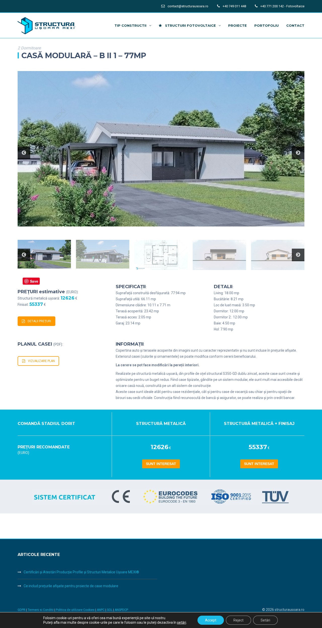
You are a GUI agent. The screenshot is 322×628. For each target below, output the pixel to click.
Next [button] (298, 153)
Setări (265, 620)
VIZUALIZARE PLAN (41, 361)
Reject (238, 620)
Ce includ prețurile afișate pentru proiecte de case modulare (71, 586)
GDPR (21, 610)
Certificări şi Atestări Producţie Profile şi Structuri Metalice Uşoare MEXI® (81, 572)
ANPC (101, 610)
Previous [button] (24, 153)
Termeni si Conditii (41, 610)
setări (181, 622)
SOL (110, 610)
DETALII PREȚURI (39, 321)
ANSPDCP (121, 610)
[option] (161, 149)
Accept (210, 620)
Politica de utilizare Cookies (75, 610)
